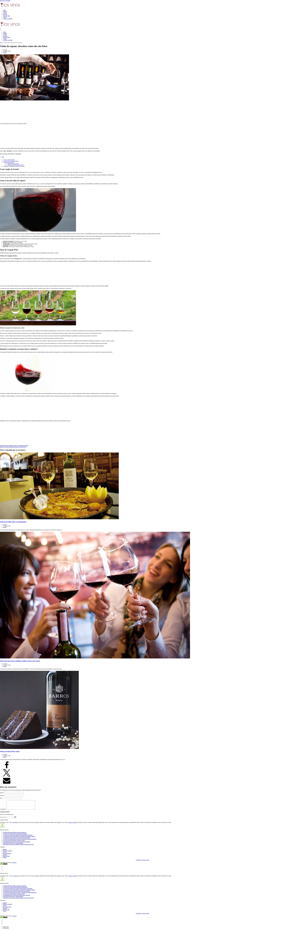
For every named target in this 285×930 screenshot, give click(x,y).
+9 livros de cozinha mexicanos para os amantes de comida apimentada (19, 839)
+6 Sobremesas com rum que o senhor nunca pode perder (16, 837)
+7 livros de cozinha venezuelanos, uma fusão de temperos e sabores (19, 836)
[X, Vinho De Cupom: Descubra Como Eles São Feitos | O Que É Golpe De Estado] (6, 776)
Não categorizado (7, 853)
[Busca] (15, 817)
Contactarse (138, 860)
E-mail (2, 795)
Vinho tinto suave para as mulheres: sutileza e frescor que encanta (20, 661)
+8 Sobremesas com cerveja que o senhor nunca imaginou (16, 841)
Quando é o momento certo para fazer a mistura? (14, 166)
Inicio (4, 10)
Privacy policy (145, 860)
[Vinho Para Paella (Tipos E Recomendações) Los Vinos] (59, 519)
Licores (5, 13)
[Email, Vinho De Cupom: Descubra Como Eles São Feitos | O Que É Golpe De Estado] (6, 783)
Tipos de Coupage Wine (9, 162)
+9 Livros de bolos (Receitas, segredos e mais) (14, 840)
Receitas (5, 14)
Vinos (58, 822)
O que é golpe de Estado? (9, 159)
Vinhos (5, 17)
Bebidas (5, 11)
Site (1, 798)
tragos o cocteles (73, 822)
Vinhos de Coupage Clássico (13, 163)
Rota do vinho (6, 15)
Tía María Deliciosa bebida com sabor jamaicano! (14, 832)
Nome (2, 792)
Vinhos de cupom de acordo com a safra (15, 164)
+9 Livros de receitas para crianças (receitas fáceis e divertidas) (17, 835)
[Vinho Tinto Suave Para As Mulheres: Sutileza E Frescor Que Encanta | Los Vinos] (95, 658)
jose (6, 49)
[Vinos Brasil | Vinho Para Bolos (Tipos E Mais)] (39, 748)
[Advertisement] (92, 111)
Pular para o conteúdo (5, 0)
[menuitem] (6, 926)
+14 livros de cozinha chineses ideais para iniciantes (15, 833)
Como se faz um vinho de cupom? (11, 161)
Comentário (3, 809)
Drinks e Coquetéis (7, 18)
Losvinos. (14, 862)
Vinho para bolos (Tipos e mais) (9, 751)
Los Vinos (15, 822)
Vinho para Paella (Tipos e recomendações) (13, 522)
